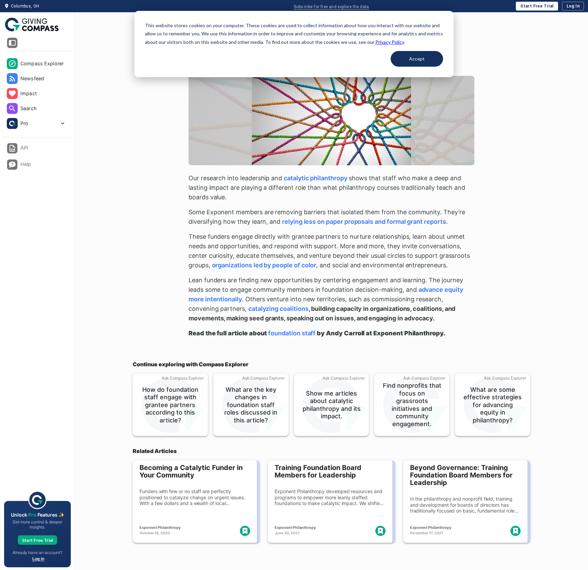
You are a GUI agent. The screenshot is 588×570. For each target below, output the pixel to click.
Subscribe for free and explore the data (331, 6)
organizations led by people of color (264, 265)
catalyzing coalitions (278, 308)
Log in (38, 558)
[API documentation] (12, 148)
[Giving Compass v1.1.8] (37, 24)
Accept (417, 59)
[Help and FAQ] (12, 164)
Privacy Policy (389, 42)
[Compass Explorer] (12, 63)
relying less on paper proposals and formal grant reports (364, 221)
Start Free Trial (536, 6)
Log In (573, 6)
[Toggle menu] (12, 42)
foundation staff (291, 333)
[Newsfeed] (12, 78)
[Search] (12, 108)
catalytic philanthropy (315, 178)
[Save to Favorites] (245, 531)
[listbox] (37, 94)
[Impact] (12, 93)
